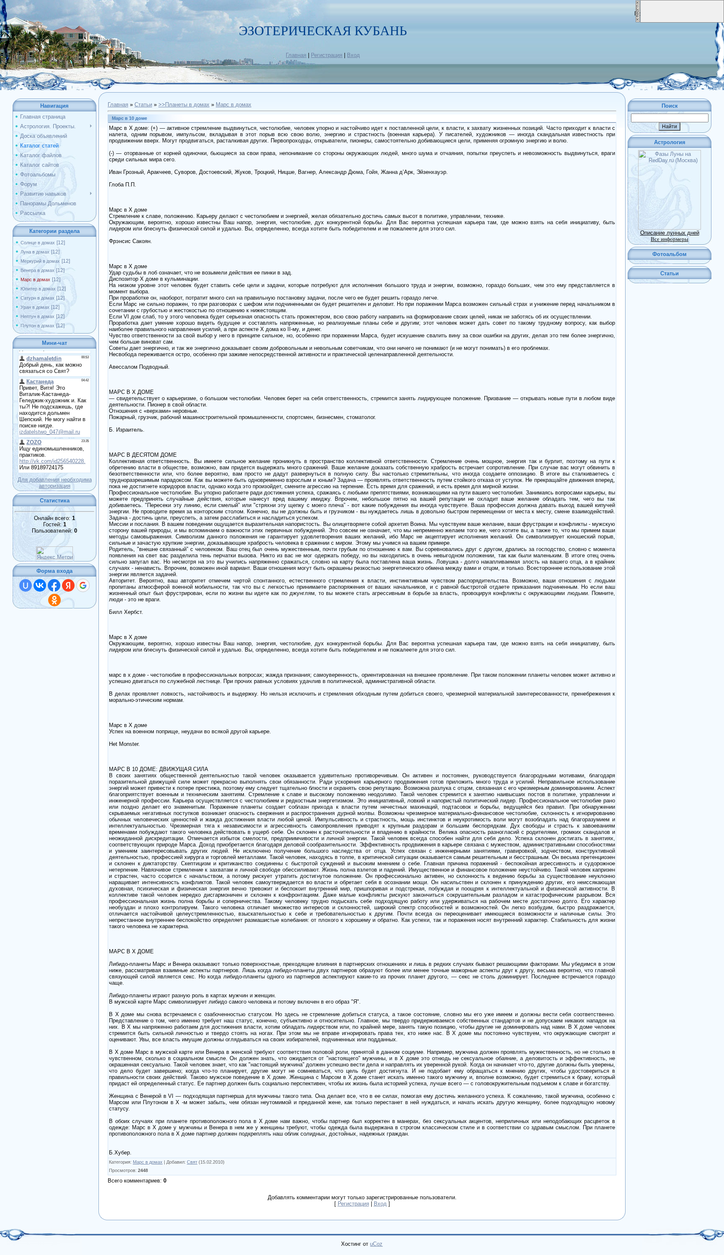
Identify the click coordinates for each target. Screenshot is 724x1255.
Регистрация (326, 55)
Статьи (143, 104)
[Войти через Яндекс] (68, 585)
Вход (353, 55)
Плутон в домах (37, 325)
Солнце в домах (38, 242)
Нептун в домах (37, 316)
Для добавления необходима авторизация (55, 482)
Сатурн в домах (37, 297)
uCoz (376, 1244)
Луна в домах (35, 251)
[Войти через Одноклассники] (54, 600)
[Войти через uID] (25, 585)
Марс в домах (35, 279)
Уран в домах (35, 307)
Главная (296, 55)
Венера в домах (37, 270)
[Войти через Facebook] (54, 585)
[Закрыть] (637, 21)
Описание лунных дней (669, 233)
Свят (192, 1161)
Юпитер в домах (38, 288)
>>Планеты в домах (183, 104)
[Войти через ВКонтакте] (40, 585)
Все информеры (669, 239)
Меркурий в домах (40, 261)
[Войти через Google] (83, 585)
